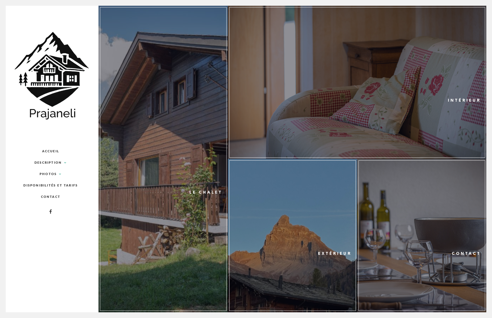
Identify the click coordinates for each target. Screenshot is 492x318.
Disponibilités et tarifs (50, 185)
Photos (48, 174)
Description (48, 162)
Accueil (50, 151)
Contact (50, 196)
